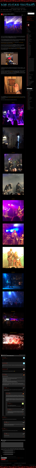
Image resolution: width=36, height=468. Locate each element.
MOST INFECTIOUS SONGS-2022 (31, 68)
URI (3, 454)
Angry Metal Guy (29, 91)
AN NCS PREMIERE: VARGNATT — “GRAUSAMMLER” (19, 11)
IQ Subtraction (29, 43)
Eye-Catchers (29, 40)
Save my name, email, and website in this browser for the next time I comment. (8, 456)
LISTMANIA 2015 (29, 47)
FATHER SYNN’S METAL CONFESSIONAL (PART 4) (6, 11)
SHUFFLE (28, 79)
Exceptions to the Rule (30, 39)
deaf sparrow (29, 95)
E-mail (3, 452)
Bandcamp (29, 92)
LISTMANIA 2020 (29, 51)
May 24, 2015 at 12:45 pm (4, 363)
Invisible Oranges (29, 99)
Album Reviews (29, 35)
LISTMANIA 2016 (29, 48)
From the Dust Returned (30, 97)
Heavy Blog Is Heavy (30, 98)
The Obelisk (29, 105)
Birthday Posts (29, 37)
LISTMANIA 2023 (29, 53)
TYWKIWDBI (29, 108)
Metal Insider (29, 102)
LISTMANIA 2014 (29, 46)
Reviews (28, 75)
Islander (4, 354)
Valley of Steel (29, 109)
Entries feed (29, 30)
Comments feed (29, 31)
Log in (28, 29)
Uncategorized (29, 84)
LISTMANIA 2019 (29, 50)
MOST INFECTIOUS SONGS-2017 (31, 64)
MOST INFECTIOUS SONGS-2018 (31, 65)
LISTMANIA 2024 (29, 54)
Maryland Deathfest (23, 354)
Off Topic (28, 72)
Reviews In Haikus (29, 76)
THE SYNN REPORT (30, 83)
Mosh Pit (28, 57)
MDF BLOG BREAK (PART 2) (8, 14)
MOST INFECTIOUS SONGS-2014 (31, 62)
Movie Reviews (29, 71)
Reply (24, 372)
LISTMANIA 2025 (29, 55)
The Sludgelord (29, 106)
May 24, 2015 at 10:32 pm (4, 369)
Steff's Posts (29, 80)
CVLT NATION (29, 94)
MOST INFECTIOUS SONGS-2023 (31, 69)
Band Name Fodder (29, 36)
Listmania (28, 44)
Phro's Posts (29, 73)
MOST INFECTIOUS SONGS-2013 (31, 61)
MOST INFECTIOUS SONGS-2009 (31, 58)
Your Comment (3, 441)
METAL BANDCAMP (30, 101)
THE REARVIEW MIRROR (30, 82)
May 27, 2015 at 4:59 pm (6, 422)
